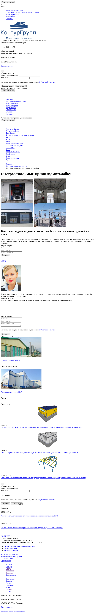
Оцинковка (10, 148)
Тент (7, 160)
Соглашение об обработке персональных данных (13, 611)
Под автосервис (12, 106)
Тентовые (9, 114)
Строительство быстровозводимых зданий (22, 12)
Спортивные (11, 110)
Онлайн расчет (47, 305)
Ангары (9, 565)
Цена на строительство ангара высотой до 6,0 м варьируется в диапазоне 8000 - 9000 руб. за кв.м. (39, 453)
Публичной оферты (47, 82)
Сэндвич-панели (12, 158)
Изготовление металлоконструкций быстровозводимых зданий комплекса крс (32, 528)
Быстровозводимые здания (16, 166)
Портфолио (10, 17)
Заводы (8, 569)
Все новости (15, 534)
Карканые (9, 99)
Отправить (5, 255)
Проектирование (12, 14)
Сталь (8, 156)
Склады (9, 567)
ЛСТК (8, 139)
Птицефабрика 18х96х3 (10, 360)
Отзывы (9, 589)
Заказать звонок (7, 86)
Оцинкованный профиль (15, 146)
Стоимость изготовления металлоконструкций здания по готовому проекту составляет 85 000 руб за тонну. (43, 478)
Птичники (10, 571)
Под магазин (11, 108)
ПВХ (8, 150)
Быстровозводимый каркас (16, 101)
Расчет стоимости (11, 550)
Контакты (9, 19)
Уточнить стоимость (9, 482)
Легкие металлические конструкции (20, 135)
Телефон (4, 78)
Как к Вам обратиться (9, 75)
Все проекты (6, 402)
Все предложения (8, 506)
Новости (9, 581)
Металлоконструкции (14, 10)
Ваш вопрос (5, 496)
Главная (9, 164)
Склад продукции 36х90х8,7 (12, 392)
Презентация (11, 575)
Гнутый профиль (12, 131)
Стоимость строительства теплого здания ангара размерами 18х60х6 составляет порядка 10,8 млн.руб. (41, 427)
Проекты (9, 573)
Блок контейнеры (12, 129)
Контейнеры (10, 133)
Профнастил (10, 154)
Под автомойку (12, 103)
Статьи (8, 591)
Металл (8, 141)
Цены (8, 587)
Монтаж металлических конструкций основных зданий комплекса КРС (29, 516)
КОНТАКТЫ (6, 536)
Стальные (9, 112)
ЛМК (8, 137)
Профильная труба (13, 152)
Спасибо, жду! (21, 86)
